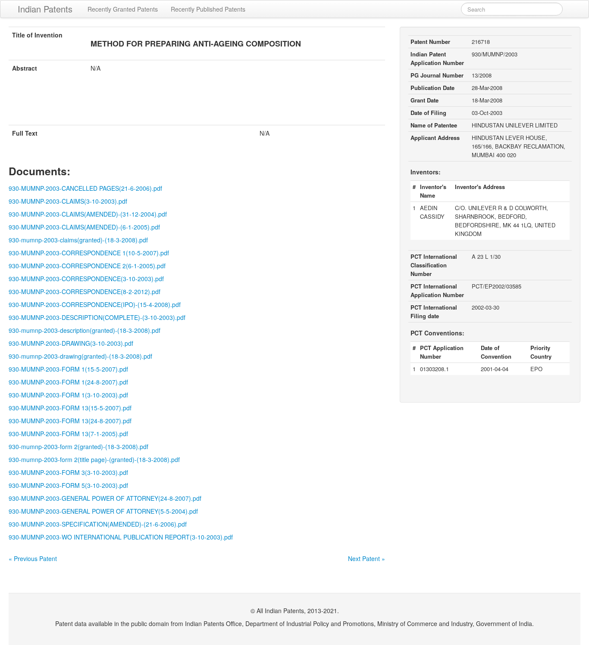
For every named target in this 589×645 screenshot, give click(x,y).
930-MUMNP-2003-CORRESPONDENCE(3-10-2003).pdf (86, 278)
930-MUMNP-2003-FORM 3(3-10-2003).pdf (68, 472)
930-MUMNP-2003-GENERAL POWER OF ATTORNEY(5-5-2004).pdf (103, 511)
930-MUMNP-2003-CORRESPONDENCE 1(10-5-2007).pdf (89, 252)
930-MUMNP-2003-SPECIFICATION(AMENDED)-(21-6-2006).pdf (98, 524)
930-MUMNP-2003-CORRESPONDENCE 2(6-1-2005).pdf (87, 265)
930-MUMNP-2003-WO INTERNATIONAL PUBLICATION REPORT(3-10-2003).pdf (121, 537)
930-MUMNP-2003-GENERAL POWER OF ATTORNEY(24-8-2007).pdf (105, 498)
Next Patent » (366, 558)
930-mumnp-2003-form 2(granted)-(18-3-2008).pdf (78, 446)
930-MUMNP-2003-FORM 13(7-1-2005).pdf (68, 433)
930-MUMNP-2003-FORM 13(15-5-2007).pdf (70, 407)
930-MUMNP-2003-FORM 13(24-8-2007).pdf (70, 420)
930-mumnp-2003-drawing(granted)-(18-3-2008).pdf (80, 356)
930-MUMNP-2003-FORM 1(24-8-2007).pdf (68, 382)
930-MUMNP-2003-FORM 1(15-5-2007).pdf (68, 369)
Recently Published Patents (208, 9)
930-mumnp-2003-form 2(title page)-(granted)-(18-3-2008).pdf (94, 459)
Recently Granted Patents (123, 9)
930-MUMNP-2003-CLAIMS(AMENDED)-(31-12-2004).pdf (88, 214)
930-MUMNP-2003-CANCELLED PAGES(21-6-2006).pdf (85, 188)
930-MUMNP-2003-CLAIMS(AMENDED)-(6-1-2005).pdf (84, 227)
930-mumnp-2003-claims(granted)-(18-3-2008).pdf (78, 240)
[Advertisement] (197, 103)
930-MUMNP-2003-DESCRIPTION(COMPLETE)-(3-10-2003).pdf (97, 317)
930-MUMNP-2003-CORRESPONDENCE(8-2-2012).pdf (84, 291)
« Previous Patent (33, 558)
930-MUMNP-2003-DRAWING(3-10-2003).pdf (71, 343)
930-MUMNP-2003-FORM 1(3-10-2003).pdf (68, 395)
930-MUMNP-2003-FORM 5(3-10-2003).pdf (68, 485)
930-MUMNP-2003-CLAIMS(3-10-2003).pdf (68, 201)
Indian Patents (45, 9)
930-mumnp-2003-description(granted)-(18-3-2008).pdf (84, 330)
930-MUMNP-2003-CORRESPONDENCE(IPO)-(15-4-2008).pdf (95, 304)
